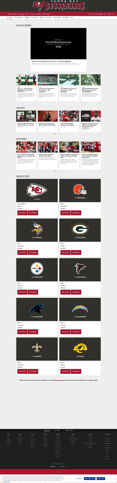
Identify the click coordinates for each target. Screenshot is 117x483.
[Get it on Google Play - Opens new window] (63, 467)
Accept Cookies (101, 478)
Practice (45, 440)
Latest (20, 436)
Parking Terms (90, 447)
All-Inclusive (58, 445)
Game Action (45, 438)
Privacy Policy (7, 481)
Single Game (57, 436)
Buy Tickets (22, 212)
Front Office (8, 443)
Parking (90, 440)
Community (20, 443)
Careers (72, 436)
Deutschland (107, 458)
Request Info (58, 452)
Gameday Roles (73, 440)
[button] (58, 46)
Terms (58, 456)
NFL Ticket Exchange (107, 443)
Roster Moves (19, 438)
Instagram (107, 456)
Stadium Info (90, 436)
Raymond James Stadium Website (90, 443)
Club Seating (57, 440)
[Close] (114, 478)
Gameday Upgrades (57, 443)
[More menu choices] (51, 14)
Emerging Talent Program (72, 438)
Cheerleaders (45, 445)
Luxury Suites (57, 447)
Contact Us (73, 443)
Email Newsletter (107, 447)
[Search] (88, 14)
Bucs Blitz (20, 440)
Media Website (107, 440)
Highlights (32, 440)
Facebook (107, 452)
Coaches (8, 438)
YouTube (107, 449)
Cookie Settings (78, 478)
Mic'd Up (32, 443)
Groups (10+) (57, 449)
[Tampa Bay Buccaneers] (58, 472)
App (107, 436)
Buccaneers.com (59, 380)
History (8, 445)
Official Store (107, 438)
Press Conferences (32, 438)
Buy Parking (32, 212)
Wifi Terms (90, 445)
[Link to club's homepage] (3, 14)
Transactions (8, 440)
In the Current (32, 447)
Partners (72, 445)
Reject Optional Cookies (90, 478)
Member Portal (57, 454)
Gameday (90, 438)
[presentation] (100, 103)
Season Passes (58, 438)
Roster (8, 436)
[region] (58, 478)
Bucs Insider (32, 445)
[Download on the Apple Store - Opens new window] (53, 466)
